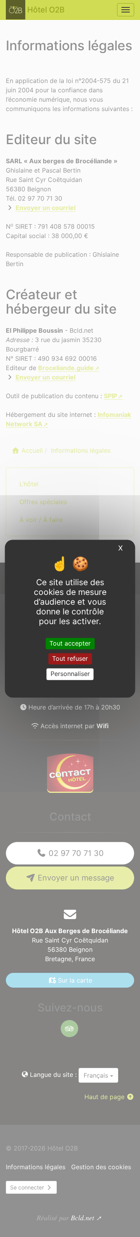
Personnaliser (70, 674)
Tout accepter (70, 643)
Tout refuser (70, 659)
